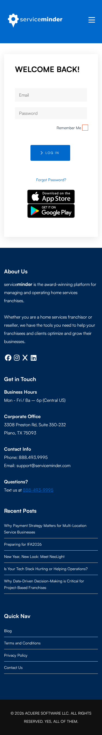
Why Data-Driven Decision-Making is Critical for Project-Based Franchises (44, 584)
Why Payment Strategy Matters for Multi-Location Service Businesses (45, 528)
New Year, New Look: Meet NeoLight (34, 556)
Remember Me (69, 127)
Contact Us (13, 667)
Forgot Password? (51, 179)
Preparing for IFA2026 (23, 544)
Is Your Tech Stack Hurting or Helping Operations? (46, 568)
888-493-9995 (38, 490)
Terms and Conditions (22, 643)
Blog (8, 630)
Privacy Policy (15, 655)
